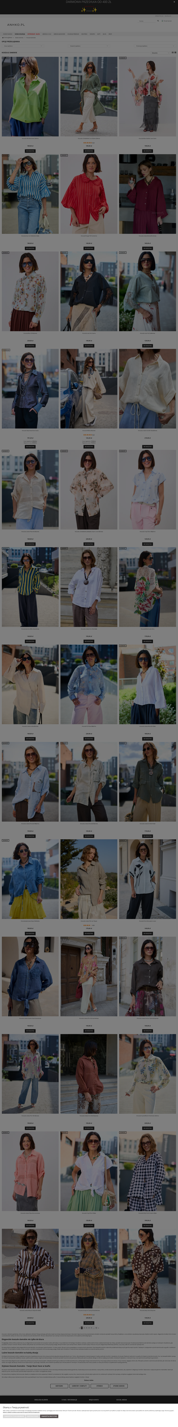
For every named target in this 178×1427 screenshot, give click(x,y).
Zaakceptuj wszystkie (49, 1416)
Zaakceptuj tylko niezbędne (14, 1416)
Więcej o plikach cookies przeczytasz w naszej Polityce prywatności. (21, 1412)
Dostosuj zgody (32, 1416)
